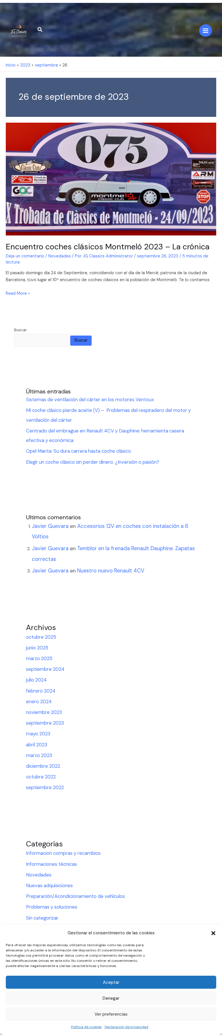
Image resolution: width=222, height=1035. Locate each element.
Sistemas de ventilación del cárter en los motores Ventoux (90, 400)
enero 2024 (39, 702)
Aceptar (111, 982)
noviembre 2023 (44, 712)
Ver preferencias (111, 1014)
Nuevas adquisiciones (49, 886)
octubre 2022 (41, 777)
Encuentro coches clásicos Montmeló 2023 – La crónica (108, 247)
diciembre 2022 (43, 766)
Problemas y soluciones (51, 907)
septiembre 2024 (45, 669)
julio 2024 (36, 680)
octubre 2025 (41, 637)
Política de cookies (86, 1027)
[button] (213, 933)
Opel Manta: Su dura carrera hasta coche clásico (78, 451)
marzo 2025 (39, 658)
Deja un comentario (25, 256)
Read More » (18, 293)
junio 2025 (37, 648)
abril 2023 (36, 745)
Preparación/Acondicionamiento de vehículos (75, 896)
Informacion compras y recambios (63, 853)
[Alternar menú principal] (205, 30)
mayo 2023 (38, 734)
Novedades (59, 256)
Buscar (20, 329)
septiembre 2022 (45, 787)
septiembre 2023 (45, 723)
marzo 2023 (39, 755)
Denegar (111, 998)
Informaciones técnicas (51, 864)
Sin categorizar (42, 918)
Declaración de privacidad (126, 1027)
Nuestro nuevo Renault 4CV (110, 570)
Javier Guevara (50, 526)
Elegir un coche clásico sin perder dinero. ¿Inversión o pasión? (92, 462)
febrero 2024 (41, 691)
